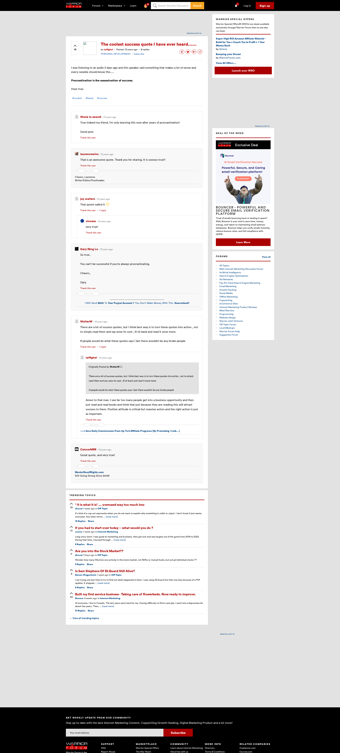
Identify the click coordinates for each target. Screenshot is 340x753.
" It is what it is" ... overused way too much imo (109, 504)
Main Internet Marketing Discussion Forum (241, 268)
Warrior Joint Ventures (231, 320)
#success (102, 98)
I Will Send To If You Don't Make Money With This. (137, 303)
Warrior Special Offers (147, 747)
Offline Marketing (228, 296)
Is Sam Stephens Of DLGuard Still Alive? (105, 571)
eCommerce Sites (228, 303)
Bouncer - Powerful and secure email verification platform (243, 210)
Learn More (243, 242)
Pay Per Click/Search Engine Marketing (239, 282)
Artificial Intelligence (230, 272)
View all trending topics (84, 618)
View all (266, 257)
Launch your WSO (243, 70)
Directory (210, 747)
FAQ (103, 747)
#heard (89, 98)
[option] (243, 193)
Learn (134, 5)
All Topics (224, 265)
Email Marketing (227, 286)
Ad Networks (226, 279)
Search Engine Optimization (233, 275)
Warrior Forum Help (229, 331)
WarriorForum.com (229, 57)
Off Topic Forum (227, 324)
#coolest (77, 98)
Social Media (226, 293)
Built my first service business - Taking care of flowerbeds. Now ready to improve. (135, 594)
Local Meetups (227, 327)
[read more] (112, 516)
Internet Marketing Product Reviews (238, 307)
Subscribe (139, 53)
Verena (223, 49)
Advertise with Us (194, 33)
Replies (80, 521)
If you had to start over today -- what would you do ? (114, 527)
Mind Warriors (226, 310)
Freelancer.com (248, 747)
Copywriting (225, 300)
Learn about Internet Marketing (186, 747)
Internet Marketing (108, 531)
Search (197, 5)
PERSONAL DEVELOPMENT (116, 53)
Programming (226, 314)
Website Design (227, 317)
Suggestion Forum (228, 334)
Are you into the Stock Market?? (99, 551)
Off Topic (103, 508)
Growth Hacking (227, 289)
